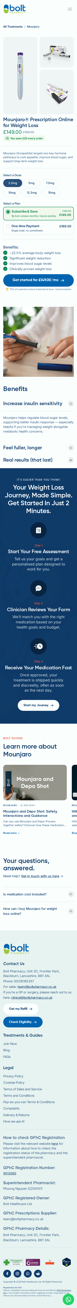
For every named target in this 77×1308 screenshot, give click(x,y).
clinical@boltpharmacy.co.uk (31, 997)
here (54, 1144)
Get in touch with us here (40, 876)
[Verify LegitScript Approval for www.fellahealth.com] (66, 1262)
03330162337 (24, 981)
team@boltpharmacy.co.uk (37, 987)
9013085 (9, 1173)
